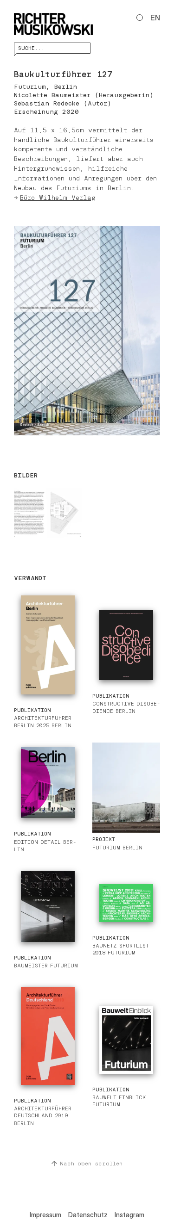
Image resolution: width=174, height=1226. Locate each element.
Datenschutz (88, 1215)
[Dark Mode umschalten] (139, 17)
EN (155, 17)
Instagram (129, 1215)
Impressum (45, 1215)
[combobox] (52, 48)
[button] (87, 330)
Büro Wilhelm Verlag (58, 198)
